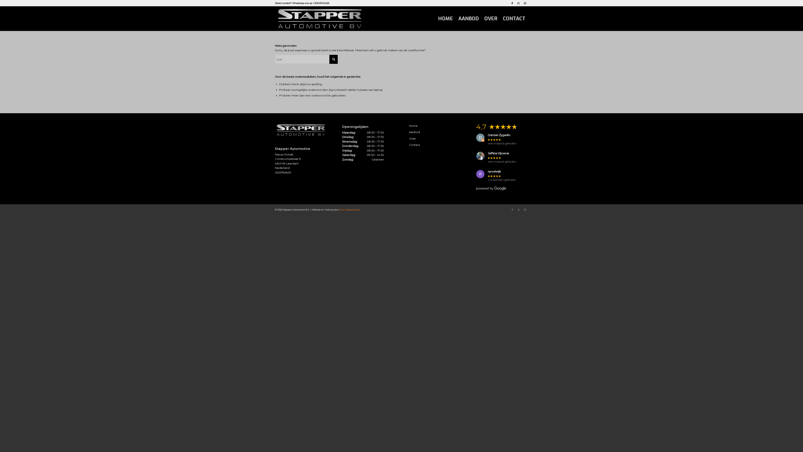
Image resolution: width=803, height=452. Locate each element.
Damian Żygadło (499, 135)
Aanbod (414, 132)
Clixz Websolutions (349, 209)
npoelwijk (494, 171)
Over (412, 138)
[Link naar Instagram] (525, 3)
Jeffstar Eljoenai (498, 153)
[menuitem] (445, 18)
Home (413, 125)
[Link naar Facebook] (512, 3)
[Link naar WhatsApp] (518, 3)
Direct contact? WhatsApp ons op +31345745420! (302, 3)
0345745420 (283, 172)
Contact (414, 144)
